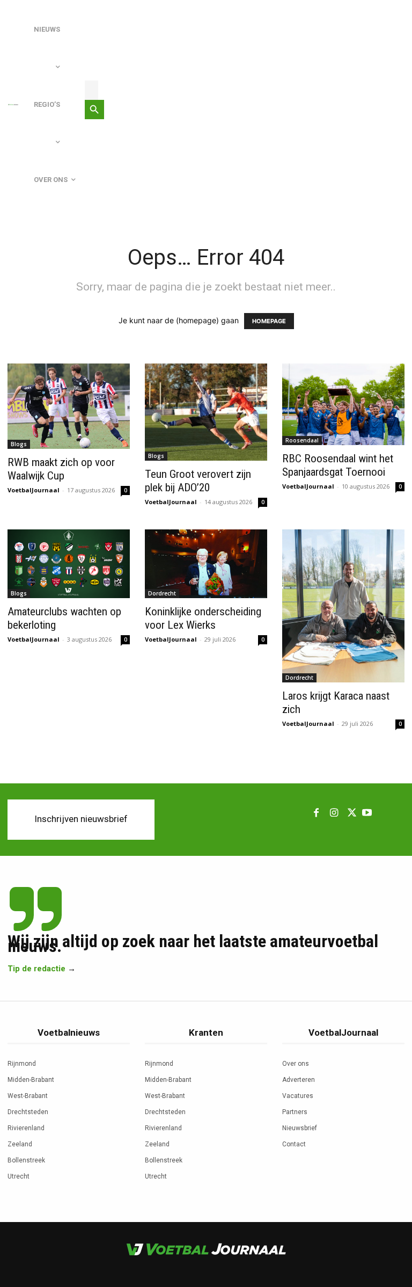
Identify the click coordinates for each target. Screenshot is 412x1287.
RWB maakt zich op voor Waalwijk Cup (61, 469)
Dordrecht (162, 593)
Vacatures (297, 1096)
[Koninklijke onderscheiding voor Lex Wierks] (206, 563)
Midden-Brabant (31, 1080)
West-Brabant (28, 1096)
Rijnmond (22, 1063)
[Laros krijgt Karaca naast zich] (343, 605)
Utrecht (19, 1176)
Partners (294, 1112)
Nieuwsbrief (299, 1128)
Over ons (295, 1063)
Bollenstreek (26, 1160)
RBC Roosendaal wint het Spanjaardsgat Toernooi (337, 465)
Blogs (19, 444)
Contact (294, 1144)
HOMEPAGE (269, 321)
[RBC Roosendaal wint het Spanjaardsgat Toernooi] (343, 404)
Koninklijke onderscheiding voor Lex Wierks (203, 618)
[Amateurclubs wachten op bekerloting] (69, 563)
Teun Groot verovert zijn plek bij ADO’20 (198, 481)
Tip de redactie (36, 968)
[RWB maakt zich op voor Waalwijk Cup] (69, 406)
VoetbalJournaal (34, 490)
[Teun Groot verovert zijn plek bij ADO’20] (206, 412)
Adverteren (298, 1080)
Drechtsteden (28, 1112)
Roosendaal (302, 440)
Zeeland (20, 1144)
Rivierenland (26, 1128)
